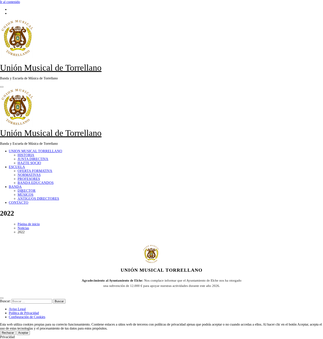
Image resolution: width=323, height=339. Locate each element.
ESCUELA (17, 167)
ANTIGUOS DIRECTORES (38, 198)
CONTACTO (18, 202)
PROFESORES (29, 179)
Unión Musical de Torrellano (51, 68)
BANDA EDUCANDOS (36, 183)
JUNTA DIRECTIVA (33, 159)
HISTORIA (26, 155)
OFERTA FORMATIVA (35, 171)
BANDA (15, 187)
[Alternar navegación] (2, 87)
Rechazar (8, 332)
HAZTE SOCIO (29, 163)
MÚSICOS (25, 194)
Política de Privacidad (24, 313)
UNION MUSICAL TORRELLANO (35, 151)
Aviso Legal (17, 309)
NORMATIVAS (29, 175)
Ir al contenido (10, 2)
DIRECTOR (27, 190)
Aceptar (23, 332)
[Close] (2, 298)
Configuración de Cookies (27, 317)
